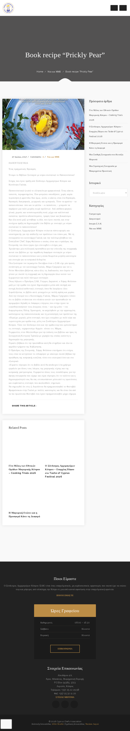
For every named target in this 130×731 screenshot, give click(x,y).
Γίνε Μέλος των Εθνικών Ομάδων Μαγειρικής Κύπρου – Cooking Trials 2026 (24, 469)
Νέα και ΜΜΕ (54, 71)
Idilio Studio (58, 724)
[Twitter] (67, 405)
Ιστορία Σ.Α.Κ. (95, 223)
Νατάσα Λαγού (92, 724)
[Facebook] (61, 405)
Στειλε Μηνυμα (65, 697)
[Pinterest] (77, 405)
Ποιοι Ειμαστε (65, 595)
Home (40, 71)
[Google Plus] (72, 405)
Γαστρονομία (95, 214)
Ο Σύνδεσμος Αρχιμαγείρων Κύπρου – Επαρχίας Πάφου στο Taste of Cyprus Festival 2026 (106, 131)
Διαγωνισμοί (95, 219)
